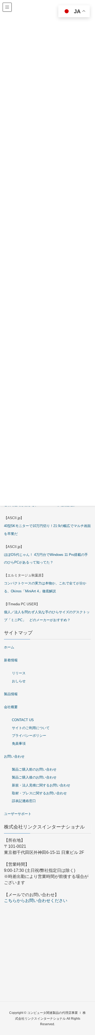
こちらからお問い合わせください (35, 900)
